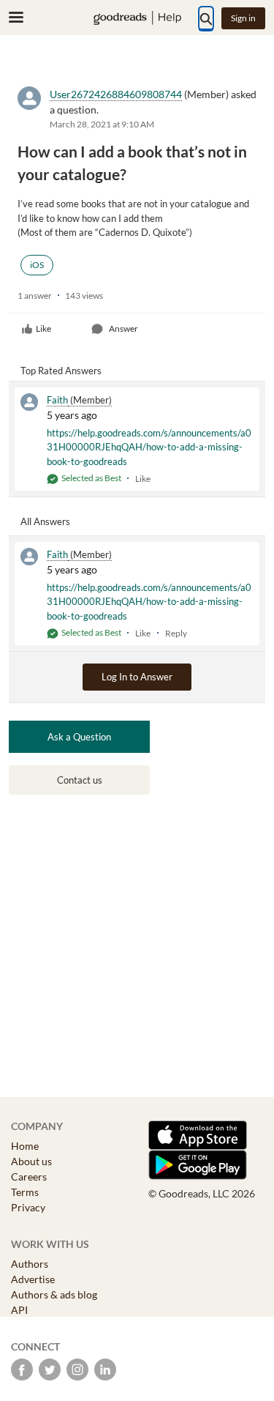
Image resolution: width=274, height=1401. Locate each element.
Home (25, 1146)
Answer (123, 328)
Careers (29, 1176)
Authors (29, 1263)
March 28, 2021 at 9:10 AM (102, 124)
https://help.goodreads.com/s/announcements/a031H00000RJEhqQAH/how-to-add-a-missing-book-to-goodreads (149, 447)
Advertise (33, 1279)
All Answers (45, 521)
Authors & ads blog (54, 1294)
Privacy (28, 1207)
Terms (25, 1192)
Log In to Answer (137, 677)
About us (31, 1161)
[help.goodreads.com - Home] (137, 18)
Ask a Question (79, 737)
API (19, 1310)
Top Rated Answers (61, 370)
